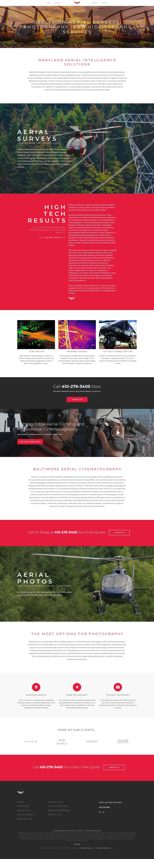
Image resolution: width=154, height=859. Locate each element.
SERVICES (57, 3)
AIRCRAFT (94, 3)
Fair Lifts (54, 833)
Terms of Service (102, 848)
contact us (114, 767)
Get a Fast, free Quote (30, 441)
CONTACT (104, 3)
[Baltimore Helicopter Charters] (23, 792)
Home (61, 44)
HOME (49, 3)
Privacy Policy (86, 848)
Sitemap (77, 844)
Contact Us (77, 399)
